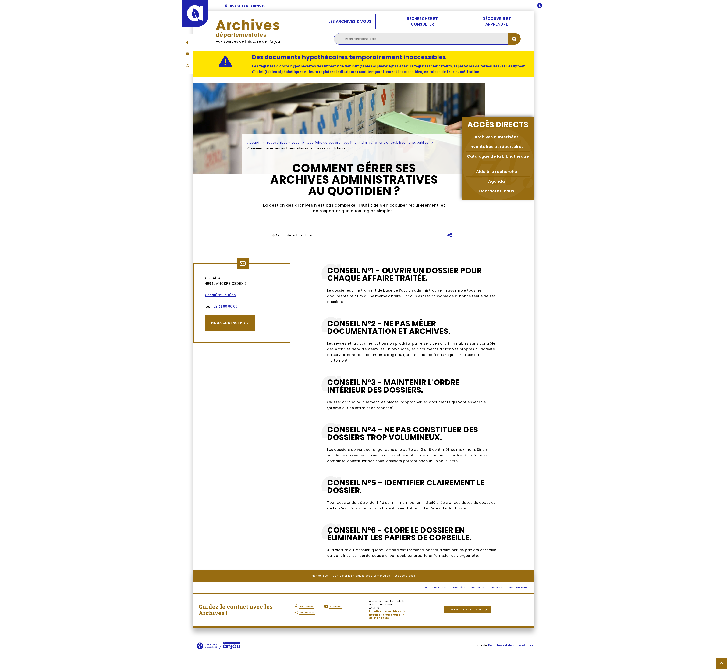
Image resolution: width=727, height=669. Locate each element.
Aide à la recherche (496, 171)
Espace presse (405, 575)
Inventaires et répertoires (497, 146)
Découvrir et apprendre (497, 21)
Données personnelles (468, 587)
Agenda (496, 181)
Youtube (336, 606)
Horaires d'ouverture (384, 614)
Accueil (253, 142)
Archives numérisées (497, 137)
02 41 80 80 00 (225, 306)
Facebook (306, 606)
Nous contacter (228, 322)
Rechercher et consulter (422, 21)
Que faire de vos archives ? (329, 142)
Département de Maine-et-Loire (510, 645)
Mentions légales (436, 587)
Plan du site (320, 575)
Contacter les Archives (465, 609)
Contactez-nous (496, 191)
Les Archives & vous (349, 21)
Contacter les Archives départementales (361, 575)
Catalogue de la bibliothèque (498, 156)
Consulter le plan (220, 295)
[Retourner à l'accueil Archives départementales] (255, 28)
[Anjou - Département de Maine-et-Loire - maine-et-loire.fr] (195, 13)
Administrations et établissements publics (394, 142)
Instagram (307, 612)
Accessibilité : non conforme (509, 587)
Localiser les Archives (385, 611)
